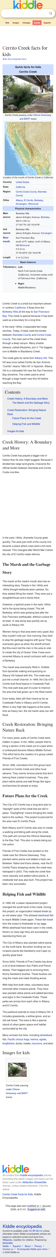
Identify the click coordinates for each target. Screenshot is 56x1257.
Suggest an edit (36, 1209)
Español (47, 22)
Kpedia (37, 22)
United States (22, 182)
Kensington (21, 203)
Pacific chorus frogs (18, 1039)
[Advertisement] (28, 34)
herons (34, 1039)
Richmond (33, 203)
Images (16, 22)
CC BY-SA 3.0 (35, 1230)
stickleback (46, 1035)
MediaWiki (8, 1242)
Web (7, 22)
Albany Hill (41, 358)
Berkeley (38, 200)
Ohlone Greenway (42, 115)
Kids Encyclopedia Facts (14, 58)
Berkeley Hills (10, 311)
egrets (42, 1039)
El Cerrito (28, 200)
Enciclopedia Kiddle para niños (32, 1249)
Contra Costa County (26, 191)
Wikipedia (7, 1239)
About (27, 1246)
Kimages (26, 22)
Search (50, 13)
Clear (44, 13)
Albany (19, 200)
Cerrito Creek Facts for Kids (17, 1194)
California (20, 186)
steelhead (43, 915)
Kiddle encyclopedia (31, 1175)
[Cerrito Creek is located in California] (28, 148)
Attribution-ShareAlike (34, 1182)
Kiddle (6, 1246)
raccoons (37, 1043)
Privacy (38, 1246)
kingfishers (8, 1043)
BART (27, 118)
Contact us (8, 1249)
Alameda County (22, 335)
